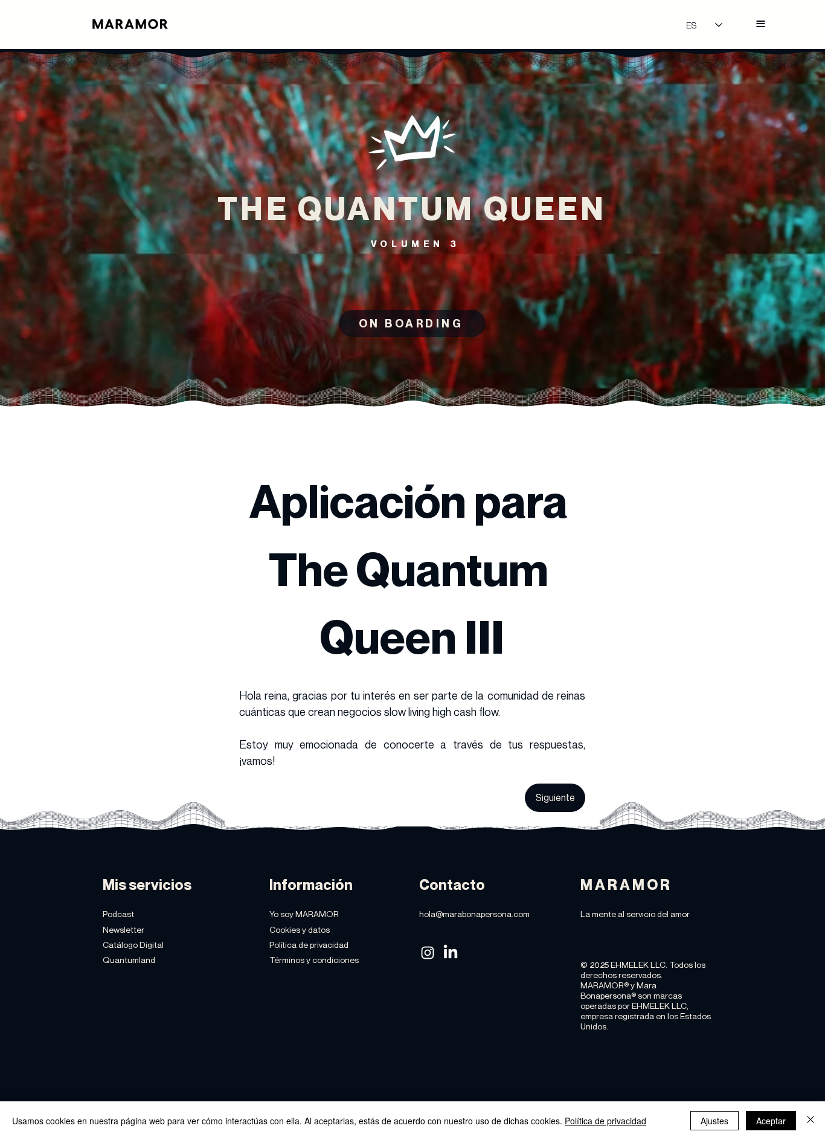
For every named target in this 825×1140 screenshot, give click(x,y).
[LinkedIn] (450, 952)
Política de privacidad (605, 1121)
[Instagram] (427, 952)
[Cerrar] (810, 1120)
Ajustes (714, 1121)
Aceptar (771, 1121)
